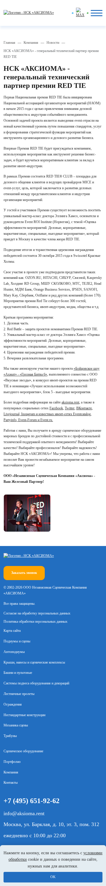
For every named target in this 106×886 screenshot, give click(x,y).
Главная (9, 43)
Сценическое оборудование (23, 751)
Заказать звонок (24, 573)
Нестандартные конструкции (24, 715)
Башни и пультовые (18, 673)
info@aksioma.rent (24, 813)
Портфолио (12, 762)
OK (53, 877)
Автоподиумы (14, 652)
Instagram (28, 414)
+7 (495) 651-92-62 (31, 801)
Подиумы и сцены (17, 641)
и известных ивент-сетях (54, 414)
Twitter (69, 408)
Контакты (11, 783)
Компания (31, 43)
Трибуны (10, 736)
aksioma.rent (70, 402)
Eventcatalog (82, 414)
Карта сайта (12, 631)
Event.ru (46, 420)
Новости (53, 43)
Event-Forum (27, 420)
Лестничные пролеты (19, 694)
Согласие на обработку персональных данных (37, 613)
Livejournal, (12, 414)
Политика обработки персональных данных (35, 621)
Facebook (56, 408)
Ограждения (13, 704)
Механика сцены (16, 725)
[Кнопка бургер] (96, 13)
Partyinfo (10, 420)
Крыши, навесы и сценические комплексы (34, 662)
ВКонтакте (84, 408)
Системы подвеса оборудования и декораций (36, 683)
